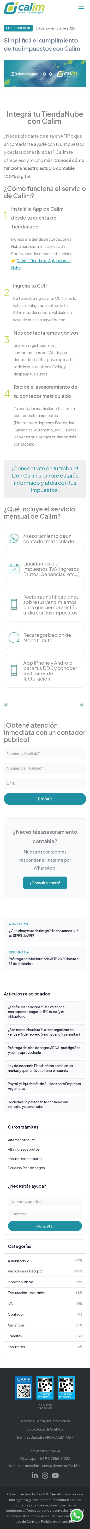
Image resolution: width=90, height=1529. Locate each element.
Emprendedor (18, 28)
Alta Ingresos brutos (24, 1149)
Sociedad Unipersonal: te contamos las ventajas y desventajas (38, 1104)
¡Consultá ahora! (45, 882)
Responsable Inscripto (45, 1271)
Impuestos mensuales (25, 1158)
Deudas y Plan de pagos (26, 1168)
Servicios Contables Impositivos (45, 1421)
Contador (45, 1314)
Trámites (45, 1336)
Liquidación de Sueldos (45, 1429)
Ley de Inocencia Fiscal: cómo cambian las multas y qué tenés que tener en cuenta (40, 1068)
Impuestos (45, 1347)
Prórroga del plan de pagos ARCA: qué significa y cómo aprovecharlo (44, 1050)
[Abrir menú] (81, 8)
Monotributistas (45, 1282)
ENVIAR (45, 798)
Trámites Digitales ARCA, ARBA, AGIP (45, 1437)
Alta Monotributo (21, 1140)
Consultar (45, 1226)
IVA (45, 1303)
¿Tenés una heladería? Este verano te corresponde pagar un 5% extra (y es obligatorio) (36, 1011)
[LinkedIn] (34, 1475)
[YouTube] (55, 1475)
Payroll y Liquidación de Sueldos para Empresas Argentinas (44, 1086)
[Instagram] (45, 1475)
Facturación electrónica (45, 1292)
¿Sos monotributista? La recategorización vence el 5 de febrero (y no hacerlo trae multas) (44, 1032)
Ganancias (45, 1325)
